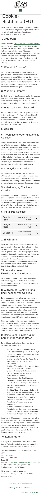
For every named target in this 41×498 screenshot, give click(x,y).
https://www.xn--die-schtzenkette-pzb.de (24, 462)
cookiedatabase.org (8, 473)
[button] (20, 10)
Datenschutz (25, 492)
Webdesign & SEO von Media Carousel (20, 488)
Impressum (34, 492)
